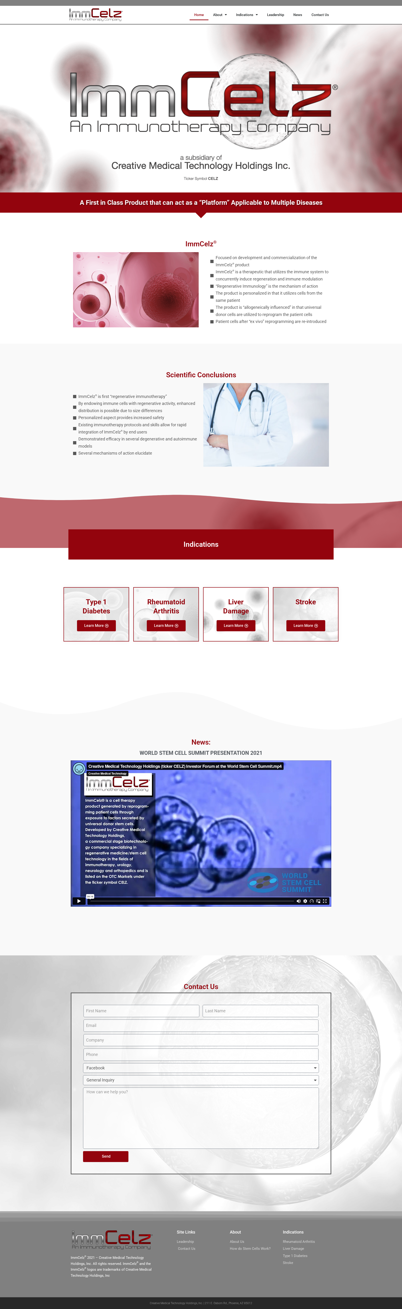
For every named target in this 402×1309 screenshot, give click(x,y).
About (217, 15)
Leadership (275, 15)
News (297, 15)
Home (199, 15)
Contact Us (320, 15)
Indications (244, 15)
